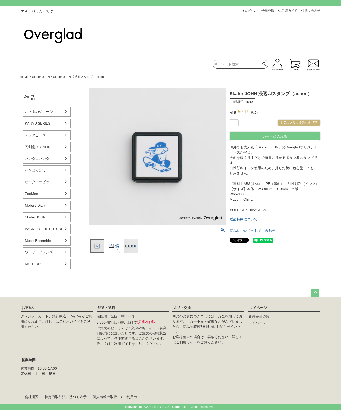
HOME (24, 77)
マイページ (258, 308)
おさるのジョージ (39, 112)
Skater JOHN (41, 77)
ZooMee (31, 194)
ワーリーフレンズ (39, 252)
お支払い (29, 308)
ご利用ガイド (288, 10)
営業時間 (29, 360)
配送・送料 (106, 308)
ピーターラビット (39, 182)
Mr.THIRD (33, 264)
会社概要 (32, 397)
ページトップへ (315, 293)
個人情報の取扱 (105, 397)
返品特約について (244, 219)
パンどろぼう (35, 170)
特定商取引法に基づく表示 (66, 397)
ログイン (251, 10)
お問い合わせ (311, 10)
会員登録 (268, 10)
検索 (264, 64)
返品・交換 (182, 308)
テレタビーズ (35, 135)
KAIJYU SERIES (37, 123)
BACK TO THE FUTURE (44, 229)
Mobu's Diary (35, 205)
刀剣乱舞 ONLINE (39, 147)
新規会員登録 (258, 317)
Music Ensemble (38, 241)
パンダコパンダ (37, 159)
